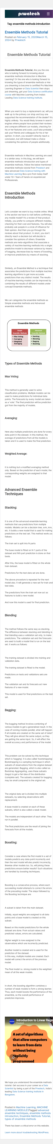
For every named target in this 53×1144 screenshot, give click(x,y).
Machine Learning (26, 1107)
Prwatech (20, 40)
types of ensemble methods (20, 1118)
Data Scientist (32, 88)
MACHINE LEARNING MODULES (26, 1109)
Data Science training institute (27, 97)
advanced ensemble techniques (27, 1112)
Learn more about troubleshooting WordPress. (27, 1132)
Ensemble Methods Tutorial (26, 32)
